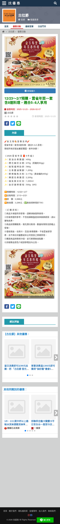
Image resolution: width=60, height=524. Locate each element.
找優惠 (16, 519)
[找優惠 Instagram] (29, 515)
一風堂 (36, 427)
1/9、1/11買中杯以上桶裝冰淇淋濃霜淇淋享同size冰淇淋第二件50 (16, 424)
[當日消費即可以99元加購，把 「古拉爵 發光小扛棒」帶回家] (16, 351)
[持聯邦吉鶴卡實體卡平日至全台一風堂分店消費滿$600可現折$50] (43, 407)
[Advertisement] (30, 472)
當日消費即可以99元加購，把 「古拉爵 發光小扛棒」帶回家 (16, 369)
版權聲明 (33, 511)
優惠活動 (17, 26)
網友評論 (14, 321)
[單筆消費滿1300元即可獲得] (43, 351)
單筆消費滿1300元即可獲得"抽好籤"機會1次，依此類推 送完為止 (43, 369)
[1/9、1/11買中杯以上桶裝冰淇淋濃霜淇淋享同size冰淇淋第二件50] (16, 407)
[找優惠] (3, 31)
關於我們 (12, 511)
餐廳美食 (34, 19)
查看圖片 (31, 90)
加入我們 (42, 511)
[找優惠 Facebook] (31, 515)
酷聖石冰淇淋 (13, 427)
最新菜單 (29, 26)
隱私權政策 (23, 511)
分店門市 (42, 26)
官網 (22, 19)
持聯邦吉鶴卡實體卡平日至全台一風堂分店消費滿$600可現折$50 (42, 424)
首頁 (6, 26)
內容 (14, 133)
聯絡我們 (52, 511)
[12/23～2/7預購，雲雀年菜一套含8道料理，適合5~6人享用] (30, 61)
